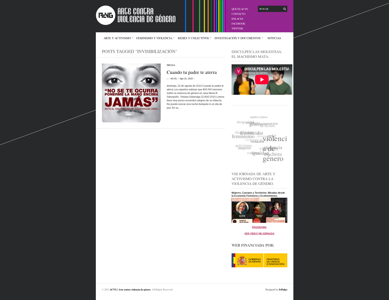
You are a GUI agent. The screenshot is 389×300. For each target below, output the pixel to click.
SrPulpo (283, 289)
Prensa (171, 65)
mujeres (243, 147)
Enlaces (237, 19)
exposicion (271, 125)
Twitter (237, 28)
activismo (243, 143)
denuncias (266, 135)
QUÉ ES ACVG (240, 9)
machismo (245, 130)
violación (256, 142)
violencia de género (274, 150)
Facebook (238, 23)
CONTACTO (238, 14)
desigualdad (246, 121)
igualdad (258, 153)
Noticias (274, 38)
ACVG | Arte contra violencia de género (130, 289)
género (256, 125)
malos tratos (260, 117)
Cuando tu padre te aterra (192, 72)
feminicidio (251, 133)
